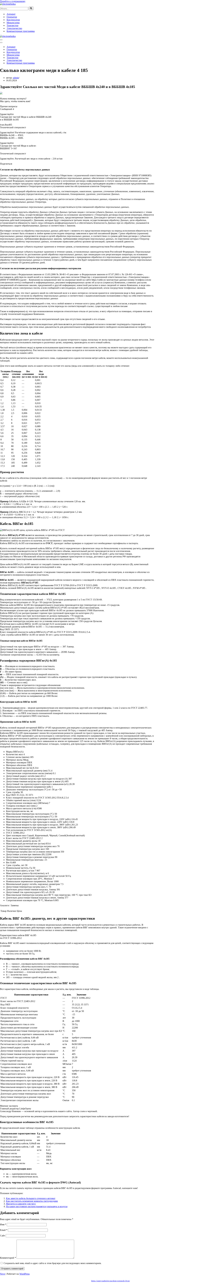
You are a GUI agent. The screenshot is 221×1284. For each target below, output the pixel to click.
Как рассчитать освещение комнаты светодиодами (32, 1201)
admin (16, 77)
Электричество (14, 28)
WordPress (24, 1274)
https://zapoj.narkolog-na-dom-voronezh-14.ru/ (110, 1281)
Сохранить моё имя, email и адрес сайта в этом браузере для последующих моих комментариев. (52, 1263)
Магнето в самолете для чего (21, 1203)
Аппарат (11, 14)
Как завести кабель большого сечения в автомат (30, 1198)
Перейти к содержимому (12, 1)
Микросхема (13, 22)
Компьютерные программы (21, 31)
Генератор (12, 17)
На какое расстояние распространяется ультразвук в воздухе (37, 1206)
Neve (2, 1274)
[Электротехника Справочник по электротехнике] (8, 4)
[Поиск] (31, 8)
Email (3, 1230)
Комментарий (8, 1258)
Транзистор (12, 25)
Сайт (2, 1235)
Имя (3, 1224)
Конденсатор (13, 19)
